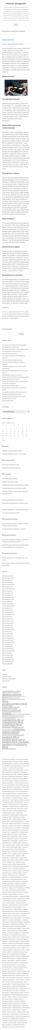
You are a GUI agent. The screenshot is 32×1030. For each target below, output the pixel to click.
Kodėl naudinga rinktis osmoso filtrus (12, 375)
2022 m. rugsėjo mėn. (7, 625)
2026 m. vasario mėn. (7, 576)
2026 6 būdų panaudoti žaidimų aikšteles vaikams (15, 503)
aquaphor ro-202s (16, 853)
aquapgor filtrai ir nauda (12, 838)
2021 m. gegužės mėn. (8, 648)
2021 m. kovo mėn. (7, 653)
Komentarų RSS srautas (8, 678)
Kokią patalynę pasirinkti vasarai (10, 464)
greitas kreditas (7, 706)
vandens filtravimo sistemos (21, 783)
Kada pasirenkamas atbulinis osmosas (12, 360)
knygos (18, 710)
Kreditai (4, 1012)
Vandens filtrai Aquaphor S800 (10, 385)
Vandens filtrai (5, 992)
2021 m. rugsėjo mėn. (7, 640)
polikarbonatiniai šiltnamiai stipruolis (11, 956)
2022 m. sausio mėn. (7, 636)
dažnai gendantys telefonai (9, 898)
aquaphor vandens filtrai (14, 825)
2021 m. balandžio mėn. (8, 651)
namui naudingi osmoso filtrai (19, 778)
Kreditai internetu (17, 1005)
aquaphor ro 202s (20, 862)
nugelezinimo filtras (12, 719)
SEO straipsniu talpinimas (11, 519)
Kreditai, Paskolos (11, 1012)
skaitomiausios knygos (10, 735)
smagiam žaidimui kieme (8, 885)
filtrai (5, 701)
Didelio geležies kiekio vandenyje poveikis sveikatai (15, 485)
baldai (17, 696)
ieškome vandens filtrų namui (9, 793)
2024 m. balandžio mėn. (8, 614)
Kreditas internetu (6, 1007)
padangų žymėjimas (7, 761)
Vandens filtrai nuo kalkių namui (10, 347)
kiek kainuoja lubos (20, 975)
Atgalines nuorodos (18, 999)
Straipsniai (25, 1005)
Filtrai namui (7, 474)
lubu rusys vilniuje (10, 977)
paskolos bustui (22, 988)
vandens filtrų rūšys (7, 810)
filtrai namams (17, 787)
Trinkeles (25, 997)
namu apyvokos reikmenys (9, 947)
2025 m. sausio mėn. (7, 595)
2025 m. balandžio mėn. (8, 588)
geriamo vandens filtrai (14, 703)
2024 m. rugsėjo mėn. (7, 603)
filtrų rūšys (15, 763)
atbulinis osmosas (11, 694)
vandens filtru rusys (7, 842)
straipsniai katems (19, 979)
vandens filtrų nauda (11, 808)
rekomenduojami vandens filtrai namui (19, 800)
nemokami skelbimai (19, 717)
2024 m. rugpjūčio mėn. (8, 606)
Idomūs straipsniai (16, 3)
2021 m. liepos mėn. (7, 644)
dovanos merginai (14, 697)
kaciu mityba (15, 990)
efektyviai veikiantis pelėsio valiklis (10, 913)
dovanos (5, 697)
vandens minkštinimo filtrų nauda (18, 815)
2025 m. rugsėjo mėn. (7, 582)
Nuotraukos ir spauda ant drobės (11, 512)
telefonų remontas (17, 870)
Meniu (16, 24)
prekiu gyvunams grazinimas (19, 986)
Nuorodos (23, 1003)
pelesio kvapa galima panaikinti (20, 866)
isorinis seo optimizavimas (15, 919)
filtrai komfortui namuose (22, 785)
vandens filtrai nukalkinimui (12, 772)
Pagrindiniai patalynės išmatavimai (11, 468)
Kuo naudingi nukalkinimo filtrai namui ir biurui (14, 392)
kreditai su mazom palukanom (20, 714)
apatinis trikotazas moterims (10, 692)
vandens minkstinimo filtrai (14, 745)
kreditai (6, 713)
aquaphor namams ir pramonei (10, 834)
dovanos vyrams (20, 699)
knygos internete (8, 711)
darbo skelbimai (22, 696)
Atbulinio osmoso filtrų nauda (10, 481)
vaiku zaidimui (10, 960)
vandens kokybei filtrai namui (13, 795)
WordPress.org (6, 680)
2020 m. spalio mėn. (7, 663)
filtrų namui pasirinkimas (8, 785)
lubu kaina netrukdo (21, 971)
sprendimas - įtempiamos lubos (10, 1020)
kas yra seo (26, 870)
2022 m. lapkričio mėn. (8, 623)
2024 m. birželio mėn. (7, 610)
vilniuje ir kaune (12, 1022)
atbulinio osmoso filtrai (23, 774)
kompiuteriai (17, 711)
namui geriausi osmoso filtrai (17, 806)
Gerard (20, 997)
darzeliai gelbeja (21, 964)
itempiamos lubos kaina (22, 973)
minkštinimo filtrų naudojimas (16, 768)
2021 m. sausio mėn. (7, 657)
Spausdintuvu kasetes (7, 1001)
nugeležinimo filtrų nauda (8, 812)
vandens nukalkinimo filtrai (19, 819)
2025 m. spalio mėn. (7, 580)
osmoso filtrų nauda (16, 765)
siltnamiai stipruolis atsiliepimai (18, 954)
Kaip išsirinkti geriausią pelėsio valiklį (11, 394)
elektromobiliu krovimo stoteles (10, 988)
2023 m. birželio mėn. (7, 618)
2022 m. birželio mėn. (7, 627)
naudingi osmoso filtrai (18, 780)
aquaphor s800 (16, 842)
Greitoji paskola (7, 1009)
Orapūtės (7, 982)
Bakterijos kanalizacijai (10, 553)
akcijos (8, 691)
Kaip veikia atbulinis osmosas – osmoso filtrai (14, 454)
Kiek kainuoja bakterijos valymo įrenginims (18, 943)
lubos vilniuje (19, 977)
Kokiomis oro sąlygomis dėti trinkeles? (12, 450)
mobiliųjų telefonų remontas (16, 894)
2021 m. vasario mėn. (7, 655)
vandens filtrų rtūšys (17, 797)
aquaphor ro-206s (20, 855)
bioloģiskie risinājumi (20, 960)
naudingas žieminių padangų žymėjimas (12, 907)
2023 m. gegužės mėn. (8, 621)
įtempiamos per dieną (7, 1027)
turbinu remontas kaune (8, 979)
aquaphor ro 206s (6, 864)
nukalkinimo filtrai (12, 724)
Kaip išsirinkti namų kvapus (9, 353)
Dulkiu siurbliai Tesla (12, 930)
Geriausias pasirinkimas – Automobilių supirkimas (15, 509)
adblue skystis (23, 962)
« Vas (3, 440)
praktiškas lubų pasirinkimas (17, 1018)
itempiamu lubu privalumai (8, 971)
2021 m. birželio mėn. (7, 646)
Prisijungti (4, 674)
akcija (4, 691)
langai (4, 715)
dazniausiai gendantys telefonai (17, 890)
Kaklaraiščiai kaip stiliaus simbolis (11, 379)
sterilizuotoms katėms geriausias (10, 896)
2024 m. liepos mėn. (7, 608)
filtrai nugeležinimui (24, 763)
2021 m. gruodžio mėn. (8, 638)
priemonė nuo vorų (7, 870)
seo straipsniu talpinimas (15, 877)
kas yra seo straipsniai (15, 917)
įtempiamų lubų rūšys (19, 1027)
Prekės (17, 311)
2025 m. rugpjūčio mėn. (8, 584)
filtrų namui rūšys (19, 802)
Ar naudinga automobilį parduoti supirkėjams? (14, 345)
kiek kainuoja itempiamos (8, 975)
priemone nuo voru (7, 868)
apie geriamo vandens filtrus (16, 776)
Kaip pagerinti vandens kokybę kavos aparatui (14, 488)
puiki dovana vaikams (20, 883)
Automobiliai (12, 311)
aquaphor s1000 (19, 860)
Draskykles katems (6, 1005)
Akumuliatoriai (8, 40)
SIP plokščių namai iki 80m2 (17, 924)
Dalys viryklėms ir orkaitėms (10, 945)
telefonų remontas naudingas (16, 887)
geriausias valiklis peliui (8, 911)
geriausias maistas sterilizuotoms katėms (12, 892)
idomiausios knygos (9, 710)
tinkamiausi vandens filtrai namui (15, 789)
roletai (16, 733)
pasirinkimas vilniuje (7, 967)
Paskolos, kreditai (21, 1012)
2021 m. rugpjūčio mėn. (8, 642)
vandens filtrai (10, 737)
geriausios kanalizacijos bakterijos (10, 962)
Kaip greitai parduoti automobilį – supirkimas (14, 529)
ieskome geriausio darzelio (20, 967)
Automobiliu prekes (7, 1003)
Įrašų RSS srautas (6, 676)
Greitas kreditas (26, 1007)
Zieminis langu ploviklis (17, 982)
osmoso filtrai (9, 726)
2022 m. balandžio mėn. (8, 629)
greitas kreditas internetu (11, 707)
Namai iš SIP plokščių (14, 941)
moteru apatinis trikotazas (8, 717)
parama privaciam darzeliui (9, 964)
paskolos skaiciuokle (8, 733)
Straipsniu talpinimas (10, 535)
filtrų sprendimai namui (22, 791)
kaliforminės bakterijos (14, 932)
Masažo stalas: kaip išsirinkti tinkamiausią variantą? (15, 377)
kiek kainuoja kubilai (25, 896)
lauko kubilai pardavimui (19, 868)
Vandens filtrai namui (7, 400)
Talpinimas (5, 307)
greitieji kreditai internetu (10, 708)
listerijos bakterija (11, 958)
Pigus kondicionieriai (7, 999)
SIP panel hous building (24, 945)
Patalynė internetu (9, 460)
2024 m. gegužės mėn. (8, 612)
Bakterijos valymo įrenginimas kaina (11, 937)
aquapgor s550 (19, 845)
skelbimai (21, 735)
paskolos (19, 729)
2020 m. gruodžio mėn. (8, 659)
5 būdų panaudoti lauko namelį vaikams (12, 500)
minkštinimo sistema (7, 770)
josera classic (16, 915)
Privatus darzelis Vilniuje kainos (18, 934)
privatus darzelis (6, 969)
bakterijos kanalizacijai (9, 696)
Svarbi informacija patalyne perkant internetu (14, 396)
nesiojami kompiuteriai (9, 718)
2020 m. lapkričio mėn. (8, 661)
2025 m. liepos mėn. (7, 586)
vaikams (23, 947)
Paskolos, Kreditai (16, 1009)
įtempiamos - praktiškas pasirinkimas (15, 1024)
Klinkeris (6, 446)
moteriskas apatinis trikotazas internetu (15, 715)
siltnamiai (26, 977)
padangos (20, 727)
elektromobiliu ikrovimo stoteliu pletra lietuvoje (14, 900)
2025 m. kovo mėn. (7, 591)
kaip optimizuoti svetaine (16, 922)
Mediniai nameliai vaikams (17, 992)
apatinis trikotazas (15, 691)
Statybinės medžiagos (19, 1001)
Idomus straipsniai (10, 759)
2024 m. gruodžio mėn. (8, 597)
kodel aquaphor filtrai (19, 849)
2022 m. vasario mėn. (7, 633)
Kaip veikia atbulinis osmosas (10, 478)
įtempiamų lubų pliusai (21, 1016)
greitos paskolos (14, 1014)
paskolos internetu (11, 731)
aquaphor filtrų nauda (16, 836)
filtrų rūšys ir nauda (18, 770)
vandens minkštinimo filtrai (19, 810)
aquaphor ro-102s (10, 845)
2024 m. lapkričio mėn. (8, 599)
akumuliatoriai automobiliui (14, 314)
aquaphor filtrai (25, 825)
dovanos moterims (8, 699)
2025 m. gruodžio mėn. (8, 578)
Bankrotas (22, 990)
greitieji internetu (24, 1014)
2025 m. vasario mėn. (7, 593)
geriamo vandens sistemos (17, 821)
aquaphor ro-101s (6, 853)
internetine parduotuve (22, 759)
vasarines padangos (9, 749)
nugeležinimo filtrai (12, 722)
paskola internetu (8, 730)
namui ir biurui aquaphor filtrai (13, 847)
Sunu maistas (16, 1003)
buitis (18, 947)
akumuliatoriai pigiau (13, 316)
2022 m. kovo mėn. (7, 631)
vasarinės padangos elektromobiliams (18, 905)
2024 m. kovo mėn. (7, 616)
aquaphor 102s (10, 862)
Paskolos (24, 1009)
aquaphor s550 (22, 857)
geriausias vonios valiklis (24, 898)
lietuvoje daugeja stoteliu (8, 902)
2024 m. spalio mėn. (7, 601)
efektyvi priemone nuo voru (21, 911)
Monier (15, 997)
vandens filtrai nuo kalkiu (15, 741)
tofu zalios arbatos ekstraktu (19, 984)
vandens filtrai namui (13, 739)
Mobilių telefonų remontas (9, 398)
